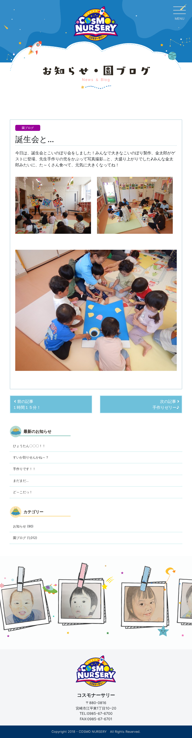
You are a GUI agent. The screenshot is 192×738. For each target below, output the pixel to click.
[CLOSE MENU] (179, 10)
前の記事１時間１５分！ (27, 404)
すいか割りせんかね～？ (31, 457)
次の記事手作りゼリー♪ (165, 404)
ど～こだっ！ (22, 492)
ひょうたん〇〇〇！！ (29, 446)
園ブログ (28, 128)
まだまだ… (21, 481)
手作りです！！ (24, 469)
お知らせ (19, 526)
